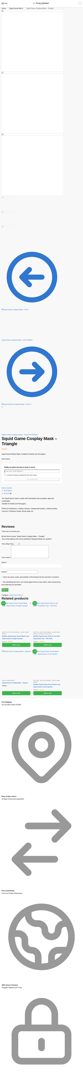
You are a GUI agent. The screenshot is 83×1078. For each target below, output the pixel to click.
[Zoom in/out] (19, 243)
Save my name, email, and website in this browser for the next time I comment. (31, 577)
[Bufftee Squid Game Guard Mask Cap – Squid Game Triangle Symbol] (16, 616)
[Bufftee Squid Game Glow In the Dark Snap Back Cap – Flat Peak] (47, 616)
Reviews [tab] (7, 493)
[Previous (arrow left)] (4, 246)
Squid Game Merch (16, 8)
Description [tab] (8, 490)
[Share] (9, 243)
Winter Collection (45, 633)
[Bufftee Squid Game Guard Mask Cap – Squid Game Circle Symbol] (47, 664)
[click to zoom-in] (32, 41)
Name (4, 562)
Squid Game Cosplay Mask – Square (15, 683)
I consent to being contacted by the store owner (21, 475)
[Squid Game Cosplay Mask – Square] (16, 664)
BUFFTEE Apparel (14, 632)
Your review (6, 557)
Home (4, 8)
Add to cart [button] (16, 645)
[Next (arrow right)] (9, 246)
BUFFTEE (5, 632)
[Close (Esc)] (4, 243)
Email (4, 572)
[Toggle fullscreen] (14, 243)
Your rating (6, 544)
